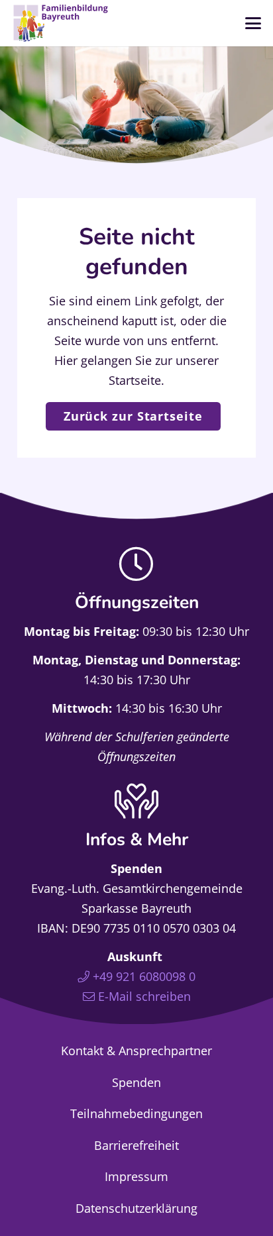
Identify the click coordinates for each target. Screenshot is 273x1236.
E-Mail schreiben (144, 996)
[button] (253, 23)
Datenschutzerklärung (136, 1208)
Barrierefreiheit (136, 1145)
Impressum (136, 1176)
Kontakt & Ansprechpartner (136, 1050)
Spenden (136, 1082)
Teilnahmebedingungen (136, 1113)
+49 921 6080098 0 (144, 976)
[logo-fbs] (61, 23)
